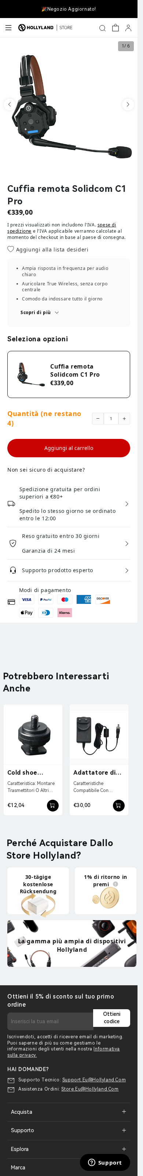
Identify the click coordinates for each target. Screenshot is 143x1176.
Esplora (20, 1149)
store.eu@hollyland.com (89, 1089)
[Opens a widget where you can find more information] (105, 1163)
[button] (9, 104)
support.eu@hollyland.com (94, 1079)
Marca (18, 1167)
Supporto (22, 1130)
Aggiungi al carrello (68, 447)
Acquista (21, 1112)
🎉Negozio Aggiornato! (68, 9)
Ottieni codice (111, 1017)
